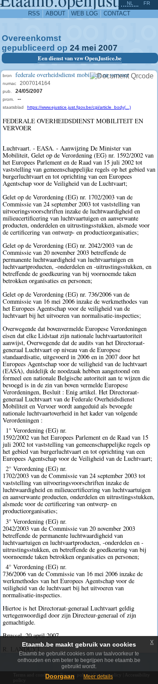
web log (84, 13)
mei (89, 47)
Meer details (98, 676)
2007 (108, 47)
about (55, 13)
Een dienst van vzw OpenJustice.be (80, 58)
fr (147, 3)
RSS (34, 13)
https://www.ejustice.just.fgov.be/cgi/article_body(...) (79, 107)
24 (74, 47)
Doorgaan (60, 676)
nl (130, 3)
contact (117, 13)
